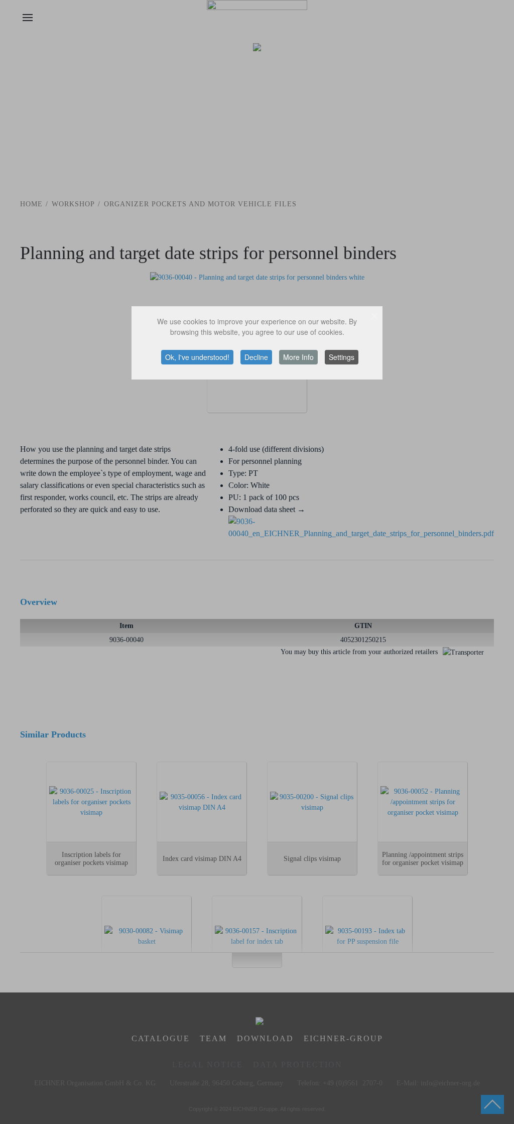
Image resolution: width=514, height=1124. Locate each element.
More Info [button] (298, 357)
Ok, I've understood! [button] (197, 357)
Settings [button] (341, 357)
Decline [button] (256, 357)
